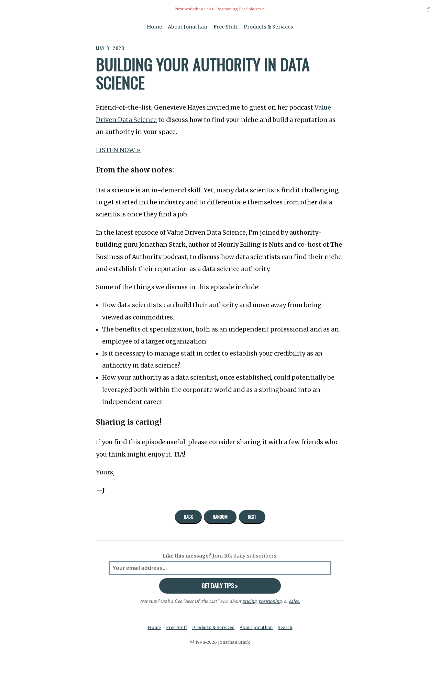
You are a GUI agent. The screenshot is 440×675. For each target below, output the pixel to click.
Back (188, 516)
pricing (249, 601)
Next (252, 516)
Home (154, 27)
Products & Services (268, 27)
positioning (270, 601)
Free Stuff (225, 27)
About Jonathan (187, 27)
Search (285, 627)
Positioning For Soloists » (241, 9)
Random (220, 516)
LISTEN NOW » (118, 150)
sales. (294, 601)
